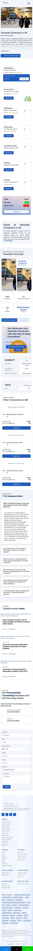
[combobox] (5, 749)
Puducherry (5, 918)
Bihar (3, 900)
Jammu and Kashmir (7, 907)
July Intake (4, 884)
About (3, 854)
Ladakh (10, 910)
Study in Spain (5, 841)
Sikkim (25, 918)
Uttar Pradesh (27, 920)
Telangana (13, 920)
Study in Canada (6, 824)
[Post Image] (16, 615)
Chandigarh (10, 900)
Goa (3, 905)
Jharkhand (18, 907)
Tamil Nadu (5, 920)
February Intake (21, 858)
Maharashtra (16, 913)
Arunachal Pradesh (18, 897)
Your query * (6, 773)
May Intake (7, 202)
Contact (4, 862)
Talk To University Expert (11, 55)
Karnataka (25, 907)
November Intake (6, 887)
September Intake (22, 854)
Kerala (4, 910)
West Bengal (14, 923)
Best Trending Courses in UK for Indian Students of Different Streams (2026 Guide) (16, 622)
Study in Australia (6, 822)
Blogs (3, 860)
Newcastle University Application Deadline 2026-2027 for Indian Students (15, 647)
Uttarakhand (5, 923)
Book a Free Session (9, 320)
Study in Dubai (5, 826)
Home (3, 852)
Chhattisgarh (18, 900)
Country (4, 753)
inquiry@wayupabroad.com (11, 806)
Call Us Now (23, 320)
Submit (7, 786)
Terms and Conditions (7, 865)
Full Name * (5, 732)
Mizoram (12, 915)
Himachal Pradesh (24, 905)
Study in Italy (5, 833)
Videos (3, 856)
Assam (27, 897)
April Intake (20, 860)
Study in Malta (5, 835)
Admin (6, 629)
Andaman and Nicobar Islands (22, 895)
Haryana (15, 905)
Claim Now (24, 79)
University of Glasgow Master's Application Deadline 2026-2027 (15, 670)
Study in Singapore (6, 839)
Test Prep (4, 858)
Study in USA (5, 845)
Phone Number (6, 746)
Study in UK (5, 843)
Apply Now (16, 211)
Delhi (28, 902)
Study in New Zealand (7, 837)
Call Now (18, 349)
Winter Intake (5, 875)
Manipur (24, 913)
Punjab (12, 918)
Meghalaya (5, 915)
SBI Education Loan (22, 884)
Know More (8, 98)
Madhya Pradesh (6, 913)
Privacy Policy (5, 864)
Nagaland (19, 915)
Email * (3, 739)
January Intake (8, 205)
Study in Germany (6, 829)
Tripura (19, 920)
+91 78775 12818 (8, 804)
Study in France (6, 828)
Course (4, 760)
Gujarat (8, 905)
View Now (19, 72)
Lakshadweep (17, 910)
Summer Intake (5, 873)
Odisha (26, 915)
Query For (4, 766)
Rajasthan (19, 918)
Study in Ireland (6, 831)
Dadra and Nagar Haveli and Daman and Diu (13, 902)
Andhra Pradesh (6, 897)
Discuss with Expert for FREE (16, 346)
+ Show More (5, 51)
